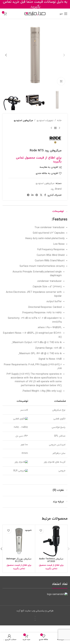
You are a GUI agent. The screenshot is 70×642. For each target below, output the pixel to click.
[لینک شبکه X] (41, 195)
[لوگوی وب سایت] (34, 13)
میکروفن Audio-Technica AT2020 (51, 560)
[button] (64, 55)
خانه (59, 120)
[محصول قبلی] (59, 128)
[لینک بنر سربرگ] (35, 4)
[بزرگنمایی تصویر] (61, 81)
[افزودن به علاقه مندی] (41, 530)
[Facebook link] (45, 195)
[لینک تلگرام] (28, 195)
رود (52, 189)
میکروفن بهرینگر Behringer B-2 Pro (18, 560)
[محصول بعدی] (51, 128)
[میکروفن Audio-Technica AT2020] (51, 541)
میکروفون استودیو (23, 120)
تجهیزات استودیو (45, 120)
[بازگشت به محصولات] (55, 128)
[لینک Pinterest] (36, 195)
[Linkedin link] (32, 195)
